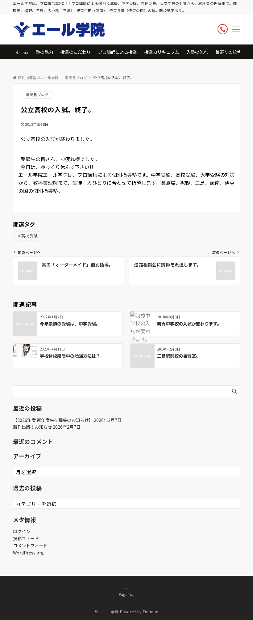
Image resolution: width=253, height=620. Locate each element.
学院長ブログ (37, 94)
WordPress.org (28, 553)
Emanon (151, 611)
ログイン (21, 531)
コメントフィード (30, 545)
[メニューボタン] (236, 29)
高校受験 (29, 236)
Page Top (127, 594)
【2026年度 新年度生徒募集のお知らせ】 (53, 420)
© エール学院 (106, 611)
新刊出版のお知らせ (32, 427)
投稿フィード (26, 538)
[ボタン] (223, 29)
